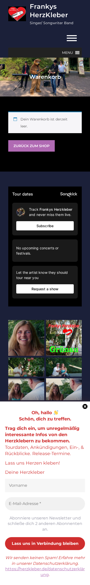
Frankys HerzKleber (49, 10)
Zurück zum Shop (32, 146)
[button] (67, 53)
